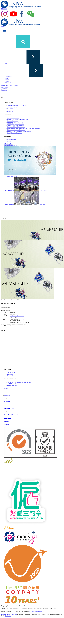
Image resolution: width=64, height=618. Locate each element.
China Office (10, 110)
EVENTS (7, 388)
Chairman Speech (12, 107)
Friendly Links (4, 87)
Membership (10, 375)
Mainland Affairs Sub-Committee (16, 130)
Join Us (9, 141)
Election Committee (12, 121)
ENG (5, 9)
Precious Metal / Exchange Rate (9, 85)
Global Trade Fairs (12, 385)
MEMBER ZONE (9, 408)
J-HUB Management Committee (15, 124)
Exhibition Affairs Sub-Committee (16, 127)
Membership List (11, 139)
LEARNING (7, 395)
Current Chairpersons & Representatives (17, 119)
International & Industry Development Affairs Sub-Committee (23, 128)
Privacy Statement (12, 614)
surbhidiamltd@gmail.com (17, 316)
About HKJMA (11, 372)
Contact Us (10, 111)
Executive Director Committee (15, 122)
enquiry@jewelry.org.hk (35, 611)
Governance (10, 374)
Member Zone (8, 82)
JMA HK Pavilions (12, 384)
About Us (6, 63)
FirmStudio (8, 616)
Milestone (9, 108)
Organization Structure (13, 118)
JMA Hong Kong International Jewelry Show (19, 382)
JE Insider (6, 81)
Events (6, 78)
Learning (6, 79)
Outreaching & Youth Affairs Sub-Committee (19, 131)
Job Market (4, 88)
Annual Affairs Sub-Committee (15, 125)
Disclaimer (3, 614)
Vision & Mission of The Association (17, 105)
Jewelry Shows (8, 76)
